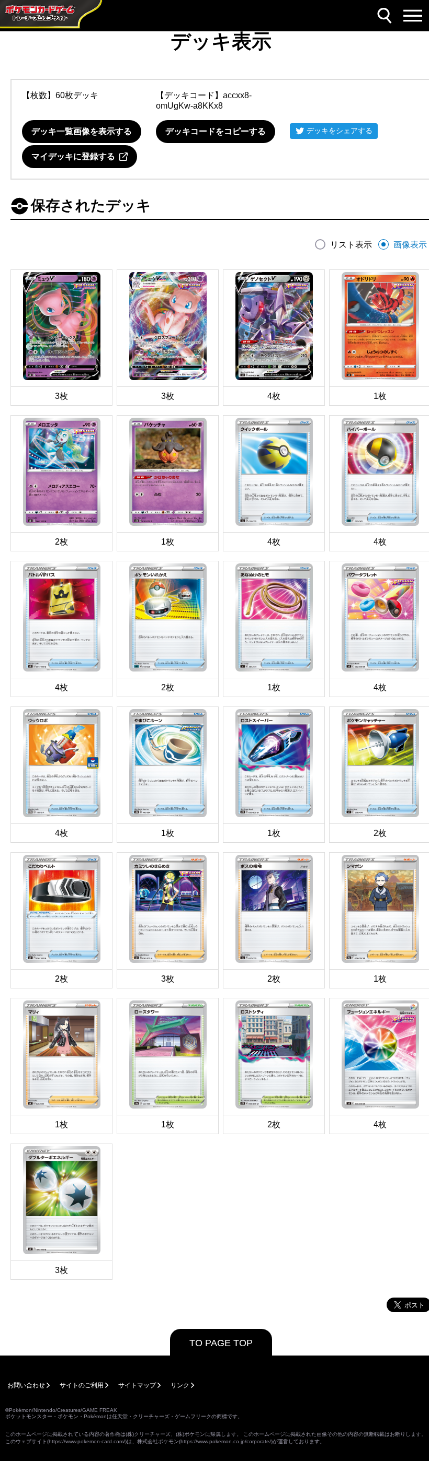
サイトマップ (137, 1385)
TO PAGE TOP (221, 1343)
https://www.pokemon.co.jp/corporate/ (225, 1441)
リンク (180, 1385)
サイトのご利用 (82, 1385)
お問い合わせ (26, 1385)
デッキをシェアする (339, 130)
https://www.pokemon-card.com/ (87, 1441)
